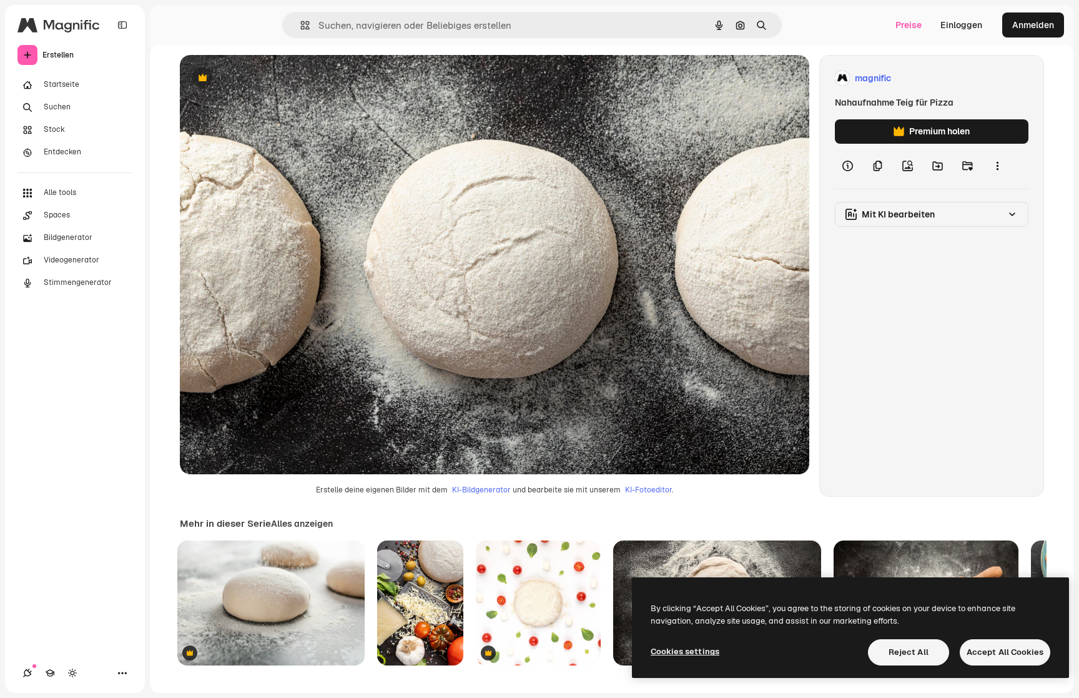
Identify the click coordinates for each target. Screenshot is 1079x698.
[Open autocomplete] (300, 25)
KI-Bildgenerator (481, 490)
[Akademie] (50, 673)
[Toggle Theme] (72, 673)
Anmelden (1033, 25)
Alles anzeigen (302, 523)
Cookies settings (685, 651)
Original (259, 78)
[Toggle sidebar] (122, 25)
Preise (908, 25)
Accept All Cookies (1005, 652)
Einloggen (961, 25)
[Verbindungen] (27, 673)
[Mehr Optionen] (997, 166)
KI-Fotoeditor (648, 490)
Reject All (909, 652)
